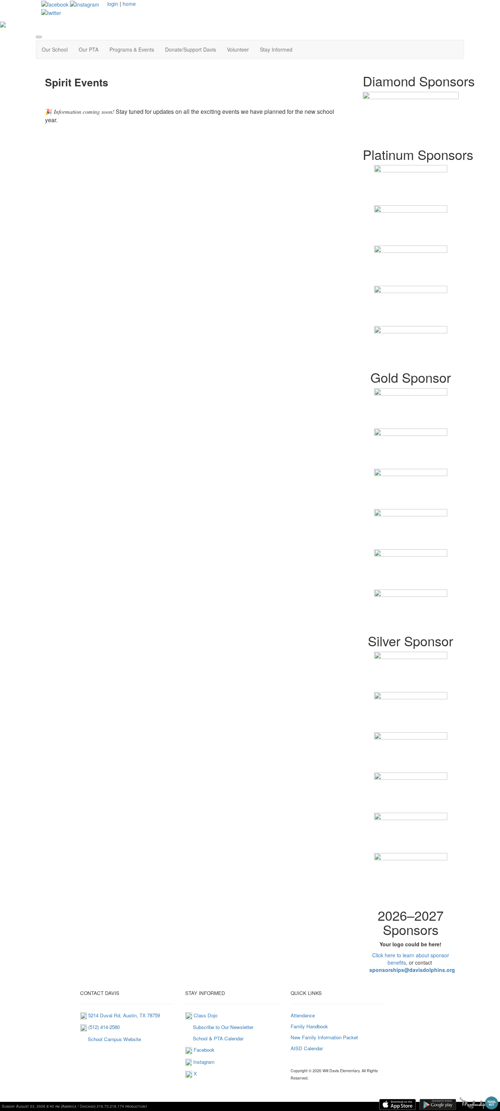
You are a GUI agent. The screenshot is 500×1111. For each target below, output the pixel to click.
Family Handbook (309, 1026)
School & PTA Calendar (218, 1038)
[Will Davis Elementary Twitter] (51, 11)
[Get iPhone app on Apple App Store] (397, 1104)
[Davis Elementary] (84, 3)
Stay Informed (276, 49)
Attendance (303, 1015)
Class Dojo (204, 1015)
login (112, 3)
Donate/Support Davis (190, 49)
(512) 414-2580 (103, 1027)
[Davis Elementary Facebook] (54, 3)
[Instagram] (188, 1061)
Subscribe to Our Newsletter (222, 1027)
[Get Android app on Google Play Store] (437, 1104)
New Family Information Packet (324, 1037)
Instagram (203, 1061)
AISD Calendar (307, 1048)
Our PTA (88, 49)
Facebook (203, 1049)
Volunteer (238, 49)
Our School (55, 49)
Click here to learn (393, 955)
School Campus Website (113, 1039)
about (422, 955)
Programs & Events (131, 49)
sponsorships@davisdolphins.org (412, 969)
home (129, 3)
